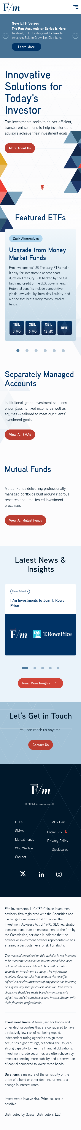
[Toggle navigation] (75, 7)
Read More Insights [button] (36, 683)
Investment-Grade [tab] (45, 350)
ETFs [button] (18, 822)
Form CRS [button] (54, 832)
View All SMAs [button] (20, 434)
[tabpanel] (40, 285)
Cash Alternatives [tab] (17, 350)
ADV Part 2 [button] (60, 822)
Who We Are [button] (24, 848)
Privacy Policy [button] (57, 841)
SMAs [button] (19, 831)
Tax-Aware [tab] (63, 350)
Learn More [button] (26, 46)
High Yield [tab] (54, 350)
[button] (75, 35)
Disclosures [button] (60, 849)
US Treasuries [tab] (36, 350)
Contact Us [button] (41, 744)
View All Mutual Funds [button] (25, 520)
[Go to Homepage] (11, 6)
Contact (20, 857)
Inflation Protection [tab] (27, 350)
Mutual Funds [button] (24, 839)
